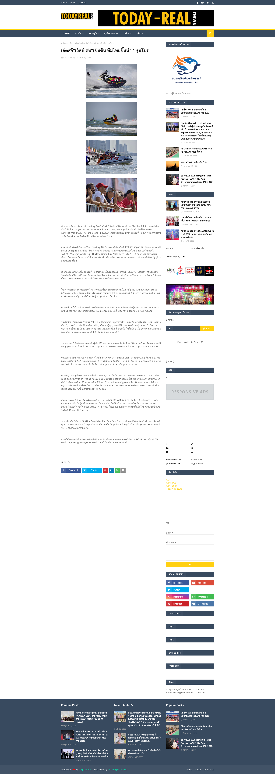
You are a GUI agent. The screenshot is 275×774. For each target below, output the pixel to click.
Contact (82, 2)
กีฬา (71, 43)
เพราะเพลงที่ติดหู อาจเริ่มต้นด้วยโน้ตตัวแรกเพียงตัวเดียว (144, 752)
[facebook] (197, 2)
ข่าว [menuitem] (139, 33)
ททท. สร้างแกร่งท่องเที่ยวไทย (194, 162)
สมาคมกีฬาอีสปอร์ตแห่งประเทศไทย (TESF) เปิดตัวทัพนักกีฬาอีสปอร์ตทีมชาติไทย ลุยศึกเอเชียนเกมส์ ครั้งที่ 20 (92, 753)
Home (64, 2)
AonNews (67, 57)
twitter (197, 459)
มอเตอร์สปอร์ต (197, 248)
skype (197, 463)
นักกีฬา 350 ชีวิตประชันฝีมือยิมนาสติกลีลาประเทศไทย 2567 (195, 111)
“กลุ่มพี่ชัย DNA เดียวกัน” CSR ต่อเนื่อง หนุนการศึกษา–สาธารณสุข (196, 219)
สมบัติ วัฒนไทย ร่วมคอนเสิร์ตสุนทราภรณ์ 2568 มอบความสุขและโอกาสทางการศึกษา (197, 234)
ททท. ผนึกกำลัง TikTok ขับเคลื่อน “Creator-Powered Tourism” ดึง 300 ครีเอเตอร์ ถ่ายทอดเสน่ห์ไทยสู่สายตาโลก (92, 736)
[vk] (202, 603)
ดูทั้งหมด (206, 328)
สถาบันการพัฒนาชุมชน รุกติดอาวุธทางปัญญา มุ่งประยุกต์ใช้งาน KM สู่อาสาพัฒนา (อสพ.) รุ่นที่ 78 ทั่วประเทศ (91, 717)
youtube (173, 463)
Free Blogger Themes (117, 769)
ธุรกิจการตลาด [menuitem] (111, 33)
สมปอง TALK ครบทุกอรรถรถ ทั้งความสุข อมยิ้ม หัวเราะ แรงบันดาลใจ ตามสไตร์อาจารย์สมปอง (144, 737)
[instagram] (212, 2)
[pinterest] (177, 603)
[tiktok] (202, 589)
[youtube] (202, 2)
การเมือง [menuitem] (78, 33)
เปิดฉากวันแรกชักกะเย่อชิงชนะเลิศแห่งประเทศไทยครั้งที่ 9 (196, 150)
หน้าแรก (64, 43)
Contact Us (209, 769)
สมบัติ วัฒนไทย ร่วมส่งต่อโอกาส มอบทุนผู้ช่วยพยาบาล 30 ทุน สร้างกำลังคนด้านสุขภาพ (196, 204)
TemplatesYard (85, 769)
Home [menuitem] (66, 33)
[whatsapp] (202, 596)
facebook (173, 459)
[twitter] (208, 2)
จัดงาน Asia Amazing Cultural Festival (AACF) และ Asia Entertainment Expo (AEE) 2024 (197, 178)
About (72, 2)
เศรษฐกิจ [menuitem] (93, 33)
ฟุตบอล (169, 248)
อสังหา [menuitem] (127, 33)
